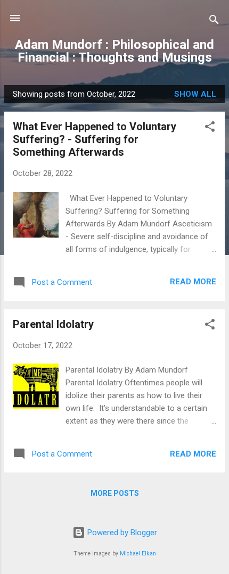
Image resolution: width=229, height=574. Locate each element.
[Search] (214, 21)
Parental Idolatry (53, 324)
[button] (209, 128)
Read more (193, 281)
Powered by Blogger (121, 532)
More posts (115, 493)
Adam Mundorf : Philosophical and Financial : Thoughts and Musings (114, 51)
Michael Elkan (138, 553)
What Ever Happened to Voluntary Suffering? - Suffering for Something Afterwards (94, 139)
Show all (195, 94)
